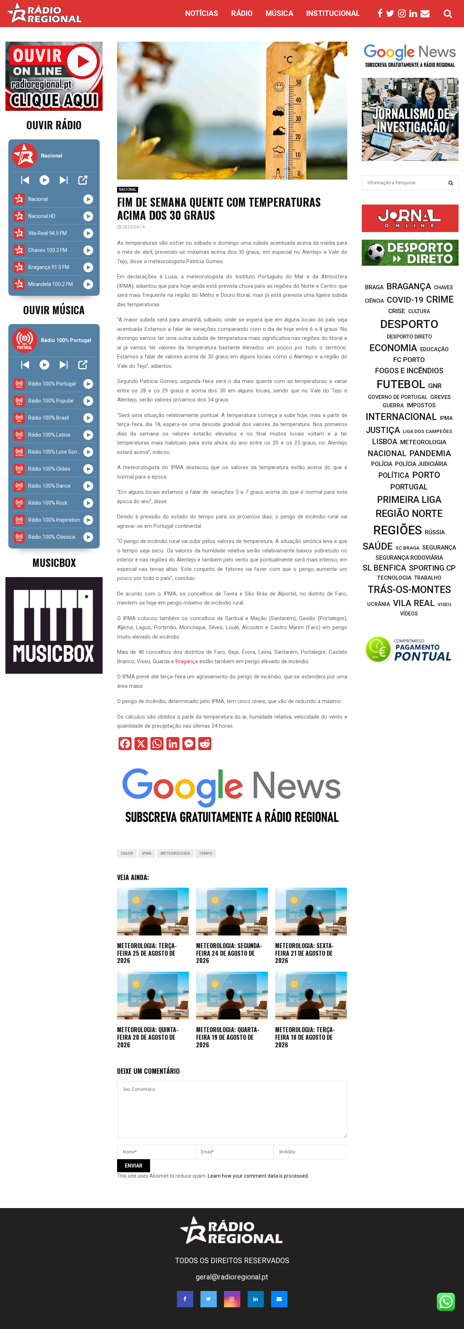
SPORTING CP (432, 568)
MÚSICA (279, 13)
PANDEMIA (430, 453)
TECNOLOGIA (394, 578)
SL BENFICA (384, 567)
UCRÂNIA (378, 604)
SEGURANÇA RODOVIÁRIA (409, 557)
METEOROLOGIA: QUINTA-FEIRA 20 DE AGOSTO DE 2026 (147, 1037)
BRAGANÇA (408, 286)
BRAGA (374, 287)
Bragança (186, 661)
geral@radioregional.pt (232, 1277)
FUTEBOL (401, 384)
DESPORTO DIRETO (409, 337)
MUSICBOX (54, 562)
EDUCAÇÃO (434, 349)
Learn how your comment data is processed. (258, 1176)
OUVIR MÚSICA (53, 309)
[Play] (44, 180)
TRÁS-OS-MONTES (409, 590)
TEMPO (205, 853)
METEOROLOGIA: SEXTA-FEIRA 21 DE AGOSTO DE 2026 (304, 953)
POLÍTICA (393, 475)
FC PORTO (409, 360)
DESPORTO (409, 324)
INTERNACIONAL (401, 416)
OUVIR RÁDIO (54, 124)
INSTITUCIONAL (333, 13)
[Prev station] (64, 180)
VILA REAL (414, 603)
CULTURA (419, 311)
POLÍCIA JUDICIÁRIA (421, 463)
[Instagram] (403, 13)
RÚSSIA (435, 532)
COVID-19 (405, 300)
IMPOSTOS (421, 405)
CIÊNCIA (374, 301)
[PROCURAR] (451, 183)
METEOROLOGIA (175, 853)
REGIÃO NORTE (409, 514)
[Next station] (25, 180)
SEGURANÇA (439, 547)
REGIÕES (397, 530)
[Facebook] (381, 13)
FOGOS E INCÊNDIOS (409, 370)
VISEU (444, 604)
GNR (435, 386)
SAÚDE (377, 546)
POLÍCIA (381, 463)
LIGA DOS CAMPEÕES (427, 431)
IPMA (147, 853)
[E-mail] (426, 13)
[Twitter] (392, 13)
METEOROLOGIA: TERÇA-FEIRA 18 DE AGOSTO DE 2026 (305, 1037)
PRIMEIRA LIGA (409, 499)
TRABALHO (427, 578)
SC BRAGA (407, 548)
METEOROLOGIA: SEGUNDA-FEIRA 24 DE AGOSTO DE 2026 (229, 953)
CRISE (396, 311)
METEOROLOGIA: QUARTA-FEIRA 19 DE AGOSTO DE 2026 (227, 1037)
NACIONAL (127, 190)
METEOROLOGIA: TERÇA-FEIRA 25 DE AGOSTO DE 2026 (147, 953)
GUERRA (393, 405)
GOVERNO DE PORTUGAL (397, 397)
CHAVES (443, 287)
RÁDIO (242, 13)
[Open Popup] (83, 180)
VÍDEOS (409, 614)
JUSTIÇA (383, 430)
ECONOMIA (393, 347)
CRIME (439, 299)
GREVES (440, 397)
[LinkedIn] (414, 13)
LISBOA (384, 442)
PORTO (426, 475)
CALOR (127, 853)
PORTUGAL (409, 487)
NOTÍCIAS (201, 13)
